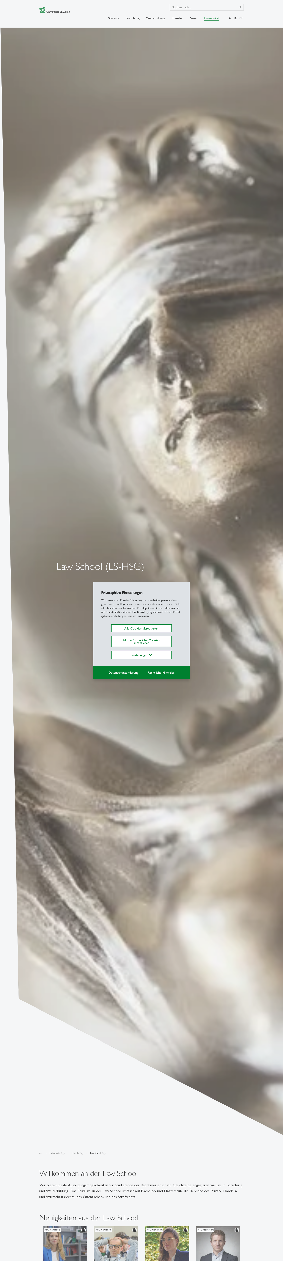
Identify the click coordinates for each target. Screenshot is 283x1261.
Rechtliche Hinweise (161, 672)
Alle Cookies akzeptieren (141, 628)
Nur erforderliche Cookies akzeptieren (141, 641)
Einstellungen (140, 655)
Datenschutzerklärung (123, 672)
